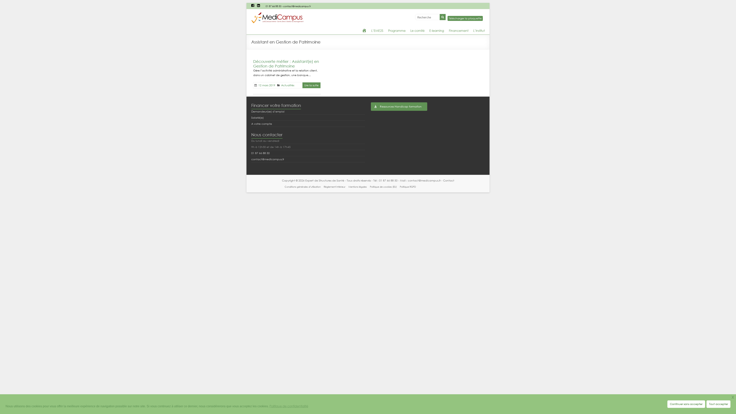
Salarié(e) (257, 117)
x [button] (733, 397)
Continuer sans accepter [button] (686, 404)
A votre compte (261, 123)
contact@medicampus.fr (297, 6)
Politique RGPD (408, 186)
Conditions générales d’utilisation (303, 186)
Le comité (417, 31)
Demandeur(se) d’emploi (267, 111)
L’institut (479, 31)
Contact (448, 180)
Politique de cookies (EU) (383, 186)
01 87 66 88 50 (273, 6)
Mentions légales (357, 186)
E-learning (436, 31)
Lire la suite (311, 85)
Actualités (287, 85)
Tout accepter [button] (718, 404)
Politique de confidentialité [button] (288, 406)
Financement (458, 31)
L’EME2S (377, 31)
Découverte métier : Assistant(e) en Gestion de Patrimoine (286, 63)
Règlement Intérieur (334, 186)
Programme (397, 31)
